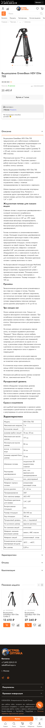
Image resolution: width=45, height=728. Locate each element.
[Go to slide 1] (12, 65)
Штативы (27, 22)
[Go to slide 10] (27, 65)
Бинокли (4, 18)
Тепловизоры (22, 18)
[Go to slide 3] (15, 65)
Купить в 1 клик (22, 97)
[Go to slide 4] (17, 65)
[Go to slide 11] (29, 65)
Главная (4, 22)
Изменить (13, 110)
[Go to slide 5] (19, 65)
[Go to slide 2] (14, 65)
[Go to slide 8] (24, 65)
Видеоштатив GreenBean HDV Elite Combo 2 (11, 614)
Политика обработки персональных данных (22, 712)
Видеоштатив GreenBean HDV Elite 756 (32, 614)
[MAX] (8, 678)
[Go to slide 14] (12, 67)
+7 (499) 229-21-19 (9, 662)
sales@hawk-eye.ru (9, 665)
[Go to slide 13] (32, 65)
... (20, 22)
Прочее (13, 22)
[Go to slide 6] (20, 65)
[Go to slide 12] (30, 65)
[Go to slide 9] (25, 65)
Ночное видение (34, 18)
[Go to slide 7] (22, 65)
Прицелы (13, 18)
